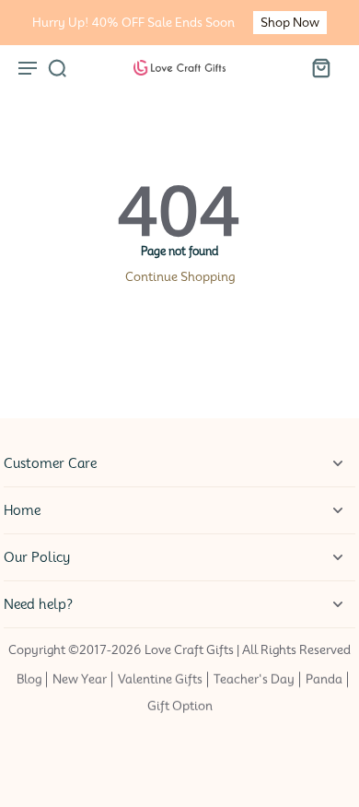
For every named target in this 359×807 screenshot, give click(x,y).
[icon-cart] (320, 67)
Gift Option (180, 707)
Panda (324, 679)
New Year (79, 679)
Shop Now (290, 22)
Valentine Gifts (160, 679)
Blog (29, 679)
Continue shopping (180, 277)
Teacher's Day (254, 679)
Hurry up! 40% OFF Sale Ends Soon (133, 22)
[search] (57, 67)
